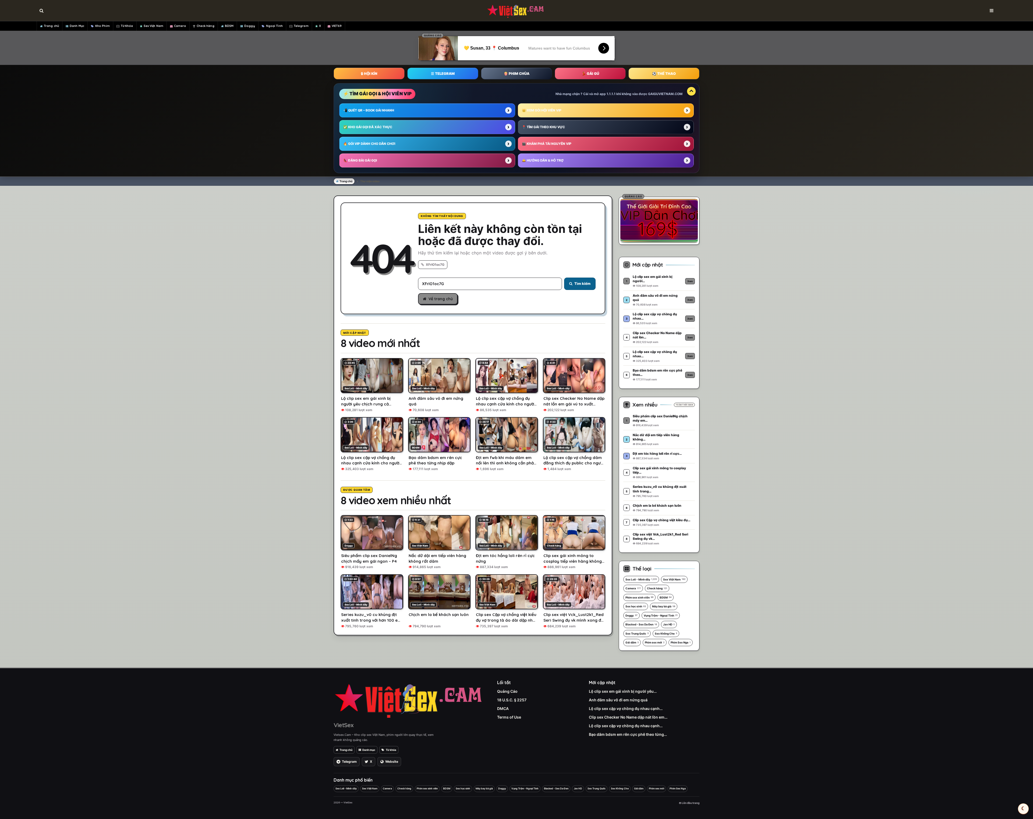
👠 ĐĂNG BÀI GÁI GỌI (360, 160)
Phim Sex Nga (681, 642)
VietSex (343, 725)
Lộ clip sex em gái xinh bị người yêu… (623, 691)
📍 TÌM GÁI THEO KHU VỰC (543, 127)
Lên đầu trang (690, 802)
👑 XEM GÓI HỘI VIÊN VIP (541, 110)
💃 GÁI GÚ (590, 73)
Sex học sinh (635, 606)
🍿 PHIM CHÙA (516, 73)
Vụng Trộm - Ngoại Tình (661, 615)
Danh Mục (77, 26)
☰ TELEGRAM (443, 73)
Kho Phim (102, 26)
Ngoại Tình (274, 26)
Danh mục (368, 749)
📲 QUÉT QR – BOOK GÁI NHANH (368, 110)
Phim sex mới (654, 642)
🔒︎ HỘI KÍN (369, 73)
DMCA (503, 708)
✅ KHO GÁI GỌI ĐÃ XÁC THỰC (367, 127)
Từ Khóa (127, 26)
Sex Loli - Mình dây (641, 579)
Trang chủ (51, 26)
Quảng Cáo (507, 691)
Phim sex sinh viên (639, 597)
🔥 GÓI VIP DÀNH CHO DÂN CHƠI (369, 144)
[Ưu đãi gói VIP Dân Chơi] (659, 220)
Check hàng (205, 26)
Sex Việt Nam (153, 26)
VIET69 (337, 26)
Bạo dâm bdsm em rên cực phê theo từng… (628, 734)
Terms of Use (509, 717)
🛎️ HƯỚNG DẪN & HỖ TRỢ (543, 160)
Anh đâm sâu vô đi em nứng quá (618, 700)
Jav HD (669, 624)
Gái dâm (632, 642)
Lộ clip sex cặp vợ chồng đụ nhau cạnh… (626, 708)
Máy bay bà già (663, 606)
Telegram (301, 26)
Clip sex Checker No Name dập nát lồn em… (628, 717)
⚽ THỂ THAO (664, 73)
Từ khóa (391, 749)
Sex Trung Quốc (637, 633)
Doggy (249, 26)
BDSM (229, 26)
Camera (180, 26)
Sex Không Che (666, 633)
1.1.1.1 (611, 94)
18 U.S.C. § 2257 (511, 700)
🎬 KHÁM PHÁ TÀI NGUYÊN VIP (546, 144)
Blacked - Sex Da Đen (641, 624)
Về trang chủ (441, 298)
